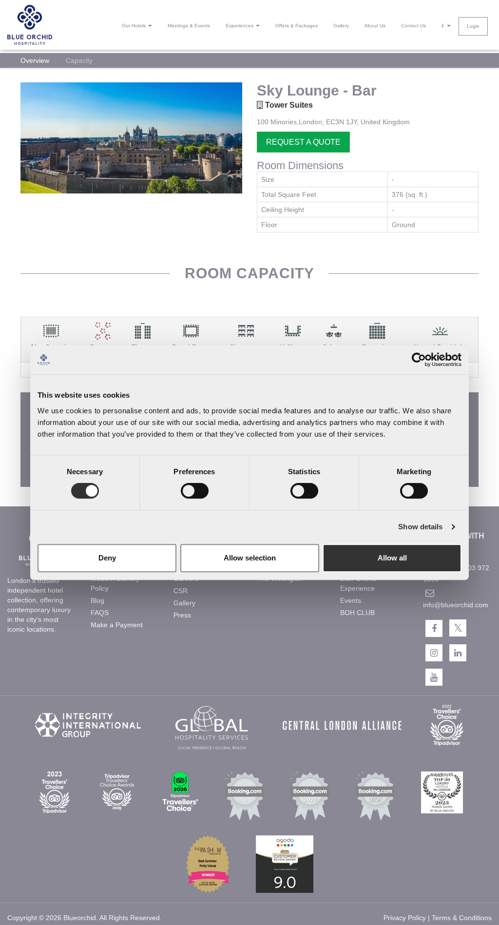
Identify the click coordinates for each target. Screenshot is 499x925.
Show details (420, 526)
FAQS (100, 613)
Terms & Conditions (462, 918)
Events (350, 600)
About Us (375, 25)
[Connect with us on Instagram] (433, 652)
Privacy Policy (405, 918)
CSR (180, 591)
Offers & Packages (296, 25)
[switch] (195, 491)
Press (182, 615)
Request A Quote (303, 142)
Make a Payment (117, 625)
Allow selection (250, 558)
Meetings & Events (189, 25)
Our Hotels (134, 25)
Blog (97, 600)
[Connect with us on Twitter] (457, 627)
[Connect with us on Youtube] (433, 677)
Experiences (240, 25)
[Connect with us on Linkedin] (457, 652)
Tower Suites (288, 105)
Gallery (341, 25)
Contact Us (413, 25)
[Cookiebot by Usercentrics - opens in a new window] (418, 359)
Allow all (392, 558)
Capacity (79, 60)
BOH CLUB (357, 613)
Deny (107, 558)
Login (473, 26)
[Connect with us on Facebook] (433, 628)
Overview (34, 60)
